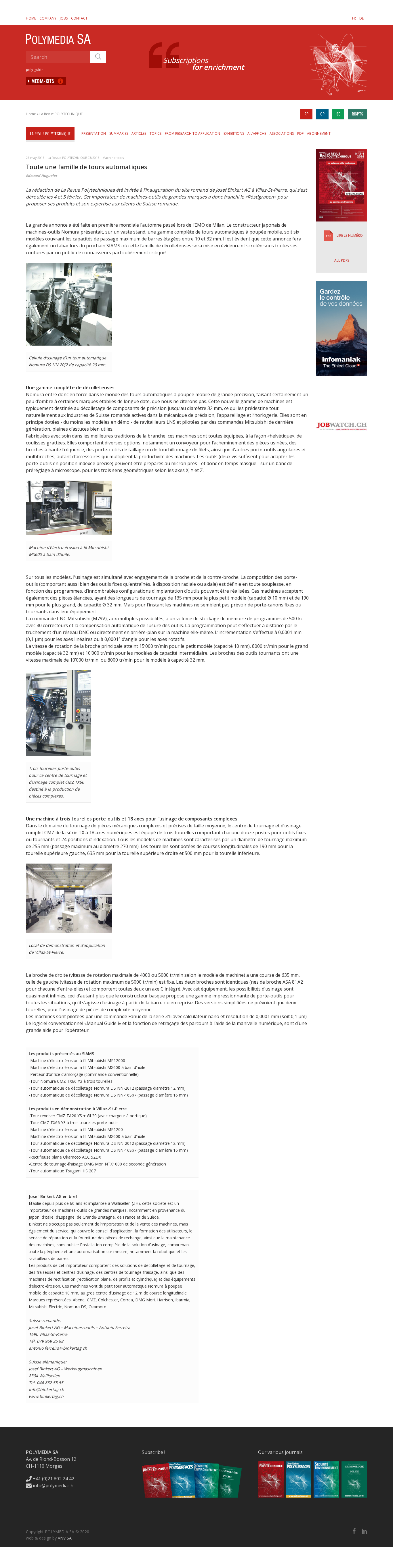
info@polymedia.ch (53, 1485)
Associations (282, 133)
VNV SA (65, 1538)
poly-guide (34, 69)
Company (47, 18)
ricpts (357, 114)
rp (306, 114)
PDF (300, 133)
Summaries (118, 133)
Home (31, 18)
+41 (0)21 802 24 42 (53, 1478)
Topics (155, 133)
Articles (138, 133)
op (322, 114)
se (338, 114)
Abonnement (319, 133)
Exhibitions (234, 133)
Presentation (93, 133)
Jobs (64, 18)
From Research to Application (192, 133)
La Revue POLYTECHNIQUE (61, 113)
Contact (79, 18)
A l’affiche (256, 133)
